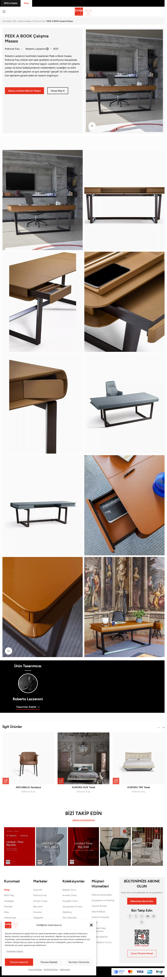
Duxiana (37, 912)
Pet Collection (69, 917)
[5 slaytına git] (129, 128)
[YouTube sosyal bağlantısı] (147, 916)
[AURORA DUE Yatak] (83, 758)
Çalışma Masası (24, 21)
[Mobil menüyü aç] (4, 11)
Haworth (37, 889)
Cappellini (38, 917)
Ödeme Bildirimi (100, 936)
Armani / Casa (40, 901)
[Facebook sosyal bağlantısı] (130, 916)
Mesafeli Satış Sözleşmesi (99, 930)
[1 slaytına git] (116, 128)
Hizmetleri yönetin (15, 951)
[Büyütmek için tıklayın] (92, 125)
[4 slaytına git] (126, 128)
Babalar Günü (69, 889)
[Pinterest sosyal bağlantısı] (153, 916)
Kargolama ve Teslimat (103, 900)
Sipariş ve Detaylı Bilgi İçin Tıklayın (24, 91)
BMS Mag (9, 895)
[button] (91, 925)
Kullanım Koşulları (100, 917)
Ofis (14, 21)
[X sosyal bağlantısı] (136, 916)
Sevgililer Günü (70, 901)
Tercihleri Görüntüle (78, 962)
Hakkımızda (65, 969)
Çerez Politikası (35, 969)
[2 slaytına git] (119, 128)
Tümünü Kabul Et (19, 962)
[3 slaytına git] (123, 128)
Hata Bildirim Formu (102, 942)
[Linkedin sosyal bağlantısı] (141, 922)
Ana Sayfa (6, 21)
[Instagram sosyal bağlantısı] (141, 916)
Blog (6, 912)
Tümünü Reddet (49, 962)
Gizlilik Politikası (51, 969)
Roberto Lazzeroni (28, 699)
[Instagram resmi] (19, 846)
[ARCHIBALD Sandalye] (28, 758)
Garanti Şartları (99, 906)
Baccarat (37, 906)
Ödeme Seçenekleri (102, 894)
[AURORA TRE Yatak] (139, 758)
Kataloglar (9, 901)
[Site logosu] (83, 11)
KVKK (95, 922)
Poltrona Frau (39, 21)
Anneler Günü (69, 895)
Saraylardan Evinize (72, 906)
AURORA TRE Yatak (138, 787)
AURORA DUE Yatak (83, 787)
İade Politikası (98, 911)
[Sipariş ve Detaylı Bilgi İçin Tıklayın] (5, 781)
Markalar (8, 906)
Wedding (66, 912)
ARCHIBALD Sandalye (28, 787)
